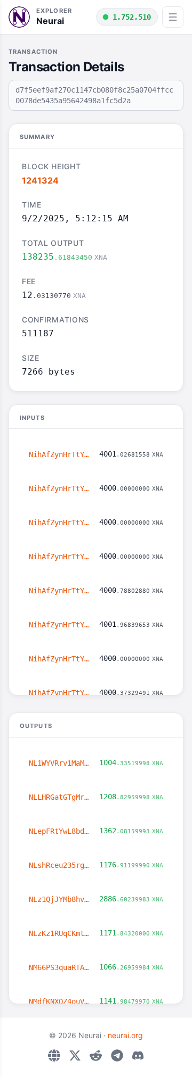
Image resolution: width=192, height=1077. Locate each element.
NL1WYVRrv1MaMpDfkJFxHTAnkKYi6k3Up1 (60, 763)
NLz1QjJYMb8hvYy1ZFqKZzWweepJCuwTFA (60, 899)
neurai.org (125, 1035)
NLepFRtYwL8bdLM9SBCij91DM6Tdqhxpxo (60, 831)
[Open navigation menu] (172, 17)
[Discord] (138, 1055)
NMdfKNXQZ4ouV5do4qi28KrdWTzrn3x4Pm (60, 1001)
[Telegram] (117, 1055)
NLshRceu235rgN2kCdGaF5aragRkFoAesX (60, 865)
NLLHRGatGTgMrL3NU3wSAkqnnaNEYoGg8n (60, 797)
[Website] (54, 1055)
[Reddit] (96, 1055)
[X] (75, 1055)
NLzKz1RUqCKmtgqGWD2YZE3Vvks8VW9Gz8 (60, 933)
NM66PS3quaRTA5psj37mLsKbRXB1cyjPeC (60, 967)
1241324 (40, 180)
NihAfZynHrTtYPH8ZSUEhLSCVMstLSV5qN (60, 454)
